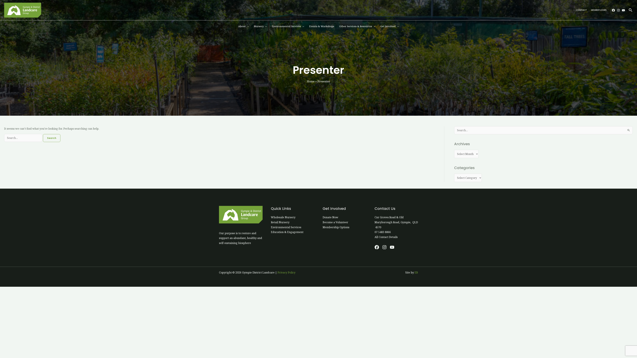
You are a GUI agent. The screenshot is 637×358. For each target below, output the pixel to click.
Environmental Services (286, 227)
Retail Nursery (280, 222)
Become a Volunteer (335, 222)
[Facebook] (613, 10)
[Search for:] (23, 138)
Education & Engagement (287, 232)
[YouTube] (623, 10)
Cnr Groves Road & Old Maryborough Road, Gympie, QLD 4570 (396, 222)
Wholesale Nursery (283, 217)
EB (416, 272)
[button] (630, 10)
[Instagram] (618, 10)
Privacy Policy (286, 272)
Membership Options (336, 227)
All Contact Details (386, 237)
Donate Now (330, 217)
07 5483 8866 (383, 232)
